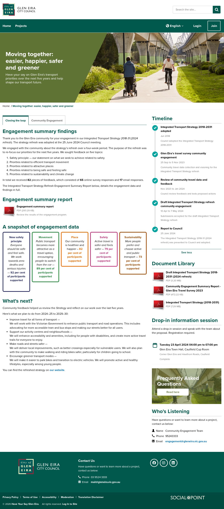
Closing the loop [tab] (15, 120)
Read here (172, 392)
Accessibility (49, 497)
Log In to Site (69, 504)
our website (57, 370)
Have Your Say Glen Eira (25, 504)
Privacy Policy (10, 497)
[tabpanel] (75, 250)
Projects (21, 26)
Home (7, 26)
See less (186, 252)
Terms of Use (30, 497)
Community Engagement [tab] (46, 120)
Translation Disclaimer (91, 497)
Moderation (67, 497)
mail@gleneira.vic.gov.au (105, 482)
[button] (174, 26)
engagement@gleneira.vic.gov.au (186, 441)
